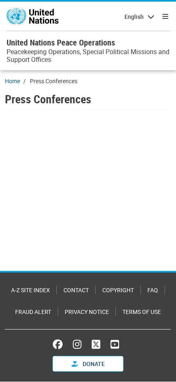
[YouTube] (114, 344)
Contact (76, 290)
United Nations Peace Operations (61, 42)
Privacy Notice (87, 312)
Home (12, 81)
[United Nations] (33, 16)
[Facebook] (60, 344)
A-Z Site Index (30, 290)
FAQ (152, 290)
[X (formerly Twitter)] (96, 344)
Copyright (118, 290)
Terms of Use (141, 312)
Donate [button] (93, 364)
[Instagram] (77, 344)
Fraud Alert (33, 312)
